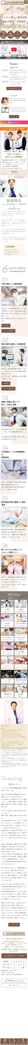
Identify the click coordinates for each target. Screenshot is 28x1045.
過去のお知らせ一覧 (14, 88)
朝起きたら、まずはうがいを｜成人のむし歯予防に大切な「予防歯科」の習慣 (18, 100)
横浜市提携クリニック (11, 254)
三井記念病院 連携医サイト (12, 251)
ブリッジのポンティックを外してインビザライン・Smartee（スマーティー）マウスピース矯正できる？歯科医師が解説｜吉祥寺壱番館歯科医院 (18, 110)
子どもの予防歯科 (9, 330)
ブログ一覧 (14, 116)
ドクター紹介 (14, 924)
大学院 (3, 799)
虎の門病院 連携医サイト (12, 249)
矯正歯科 (14, 172)
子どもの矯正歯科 (9, 388)
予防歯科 (6, 325)
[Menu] (26, 2)
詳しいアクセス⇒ (14, 985)
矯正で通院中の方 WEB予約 (14, 956)
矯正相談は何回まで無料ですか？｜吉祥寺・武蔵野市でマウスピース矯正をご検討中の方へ (18, 72)
